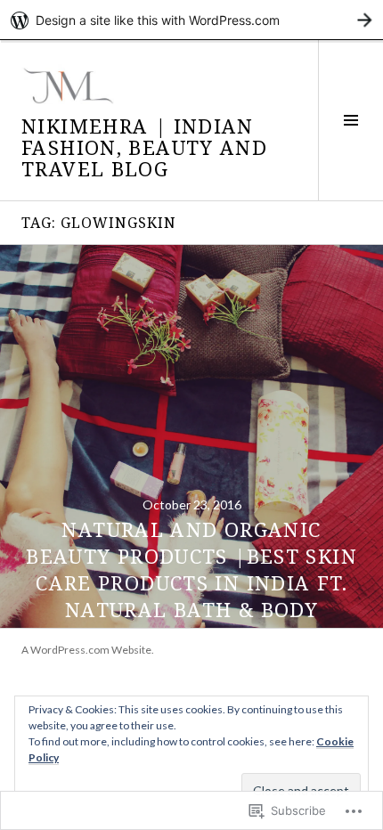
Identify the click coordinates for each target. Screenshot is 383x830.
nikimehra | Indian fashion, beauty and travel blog (144, 147)
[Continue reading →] (191, 436)
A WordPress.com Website (86, 649)
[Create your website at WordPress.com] (191, 20)
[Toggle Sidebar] (350, 120)
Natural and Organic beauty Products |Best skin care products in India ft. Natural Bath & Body (191, 569)
